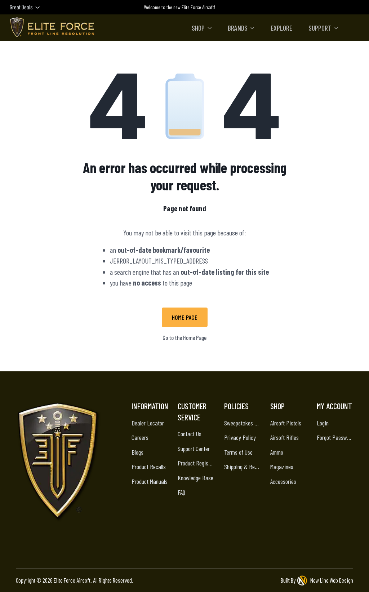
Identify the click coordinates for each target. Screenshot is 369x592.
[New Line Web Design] (303, 580)
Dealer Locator (148, 423)
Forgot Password (335, 437)
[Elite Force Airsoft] (52, 27)
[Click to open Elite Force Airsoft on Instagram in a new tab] (42, 541)
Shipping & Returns (242, 466)
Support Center (194, 448)
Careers (140, 437)
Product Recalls (149, 466)
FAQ (181, 492)
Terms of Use (238, 452)
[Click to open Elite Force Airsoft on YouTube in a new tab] (95, 541)
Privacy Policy (240, 437)
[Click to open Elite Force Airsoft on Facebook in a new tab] (60, 541)
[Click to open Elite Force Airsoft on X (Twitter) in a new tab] (78, 541)
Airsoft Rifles (284, 437)
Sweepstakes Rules (242, 423)
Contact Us (189, 434)
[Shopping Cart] (356, 6)
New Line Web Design (331, 580)
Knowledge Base (195, 478)
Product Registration (196, 463)
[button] (202, 27)
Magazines (281, 466)
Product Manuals (150, 481)
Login (323, 423)
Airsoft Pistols (285, 423)
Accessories (283, 481)
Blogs (137, 452)
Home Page (184, 317)
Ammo (276, 452)
